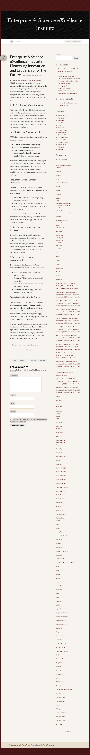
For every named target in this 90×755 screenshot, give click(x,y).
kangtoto (58, 167)
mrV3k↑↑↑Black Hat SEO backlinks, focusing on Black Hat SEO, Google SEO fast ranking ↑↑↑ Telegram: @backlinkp (68, 346)
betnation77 (59, 436)
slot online (59, 464)
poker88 (58, 217)
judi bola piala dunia (62, 183)
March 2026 (61, 128)
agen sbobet (59, 705)
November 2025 (63, 137)
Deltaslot (58, 243)
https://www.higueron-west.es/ (65, 563)
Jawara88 (58, 404)
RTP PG (58, 670)
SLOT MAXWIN (61, 468)
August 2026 (62, 116)
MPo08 (58, 418)
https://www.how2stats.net (63, 165)
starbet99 (58, 543)
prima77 (58, 506)
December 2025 (62, 135)
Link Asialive (60, 208)
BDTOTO (59, 422)
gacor (57, 409)
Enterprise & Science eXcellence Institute (45, 24)
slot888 (58, 276)
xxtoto (58, 260)
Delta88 (58, 175)
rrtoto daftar (59, 223)
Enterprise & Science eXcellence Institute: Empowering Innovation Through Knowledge (19, 360)
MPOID (58, 416)
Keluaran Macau (61, 659)
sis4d (57, 179)
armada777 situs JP (61, 536)
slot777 (58, 597)
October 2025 (62, 140)
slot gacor (59, 411)
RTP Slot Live (60, 693)
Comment (14, 375)
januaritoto (59, 540)
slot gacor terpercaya (62, 613)
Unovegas (59, 210)
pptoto (58, 225)
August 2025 (62, 145)
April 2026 (61, 125)
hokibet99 (59, 547)
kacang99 (59, 532)
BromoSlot (59, 280)
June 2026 (61, 120)
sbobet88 (58, 187)
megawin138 (60, 268)
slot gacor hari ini (61, 620)
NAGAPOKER (60, 559)
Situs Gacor (59, 432)
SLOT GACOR (60, 491)
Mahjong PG (59, 510)
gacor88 (58, 601)
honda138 (59, 555)
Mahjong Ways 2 (61, 483)
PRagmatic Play (60, 663)
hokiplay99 (59, 235)
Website (13, 411)
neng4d (58, 201)
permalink (77, 42)
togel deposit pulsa (61, 456)
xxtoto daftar (60, 228)
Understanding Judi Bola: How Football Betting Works (39, 360)
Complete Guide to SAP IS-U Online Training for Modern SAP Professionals (69, 71)
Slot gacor (59, 400)
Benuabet (59, 429)
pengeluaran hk (60, 440)
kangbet (58, 582)
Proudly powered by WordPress (19, 745)
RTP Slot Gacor (60, 647)
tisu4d (58, 198)
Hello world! (64, 106)
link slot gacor (60, 449)
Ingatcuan (59, 231)
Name (13, 395)
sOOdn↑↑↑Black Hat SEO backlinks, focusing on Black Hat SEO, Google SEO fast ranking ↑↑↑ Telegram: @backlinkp (68, 303)
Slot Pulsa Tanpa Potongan (64, 690)
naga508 (58, 609)
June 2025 (61, 149)
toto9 (57, 570)
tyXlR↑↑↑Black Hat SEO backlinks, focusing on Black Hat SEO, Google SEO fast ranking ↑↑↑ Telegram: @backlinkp (68, 337)
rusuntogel (59, 406)
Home (18, 42)
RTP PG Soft (59, 724)
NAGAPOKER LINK (62, 551)
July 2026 (61, 118)
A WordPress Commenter (67, 103)
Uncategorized (32, 345)
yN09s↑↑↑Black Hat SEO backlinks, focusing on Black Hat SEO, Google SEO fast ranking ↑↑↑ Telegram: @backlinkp (68, 320)
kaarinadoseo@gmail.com (33, 76)
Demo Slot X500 (61, 643)
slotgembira (59, 445)
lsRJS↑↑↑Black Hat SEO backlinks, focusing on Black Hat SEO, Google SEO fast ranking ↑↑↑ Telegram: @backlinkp (68, 294)
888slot (58, 414)
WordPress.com (48, 745)
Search (58, 55)
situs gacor (59, 503)
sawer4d (58, 194)
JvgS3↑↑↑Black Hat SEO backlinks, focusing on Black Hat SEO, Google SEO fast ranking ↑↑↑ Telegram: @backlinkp (68, 311)
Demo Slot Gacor (61, 636)
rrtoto (57, 253)
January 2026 (62, 132)
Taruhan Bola (60, 518)
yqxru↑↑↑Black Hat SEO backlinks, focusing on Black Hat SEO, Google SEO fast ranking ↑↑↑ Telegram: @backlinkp (68, 329)
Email (13, 403)
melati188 (59, 586)
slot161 (58, 528)
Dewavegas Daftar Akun (63, 205)
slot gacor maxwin (61, 632)
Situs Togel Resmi (61, 220)
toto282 (58, 460)
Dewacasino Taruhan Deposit (64, 213)
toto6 (57, 566)
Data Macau (59, 640)
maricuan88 (59, 426)
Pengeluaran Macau (62, 487)
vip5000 (58, 249)
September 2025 (63, 142)
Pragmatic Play (60, 514)
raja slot (58, 520)
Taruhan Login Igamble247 (64, 203)
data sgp (58, 709)
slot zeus (58, 524)
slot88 (58, 396)
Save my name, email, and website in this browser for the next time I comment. (28, 421)
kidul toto (59, 628)
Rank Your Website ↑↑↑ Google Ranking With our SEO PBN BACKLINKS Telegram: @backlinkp (67, 285)
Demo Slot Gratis (61, 713)
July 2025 (61, 147)
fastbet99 (58, 574)
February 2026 (62, 130)
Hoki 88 (58, 171)
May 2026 (61, 123)
